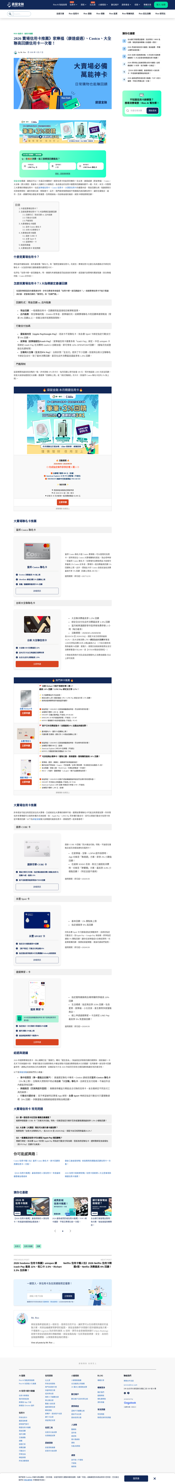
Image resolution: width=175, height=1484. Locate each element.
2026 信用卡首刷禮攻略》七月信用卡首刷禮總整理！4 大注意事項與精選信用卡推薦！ (144, 56)
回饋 (38, 1246)
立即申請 (37, 664)
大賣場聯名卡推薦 (28, 224)
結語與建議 (25, 245)
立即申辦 (63, 502)
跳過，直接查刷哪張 (62, 173)
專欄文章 (147, 5)
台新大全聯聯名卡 (33, 230)
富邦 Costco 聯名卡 (33, 227)
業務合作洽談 (129, 1381)
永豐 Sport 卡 (31, 239)
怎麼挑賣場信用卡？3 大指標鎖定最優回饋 (39, 212)
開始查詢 (152, 111)
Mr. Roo (23, 52)
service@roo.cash (130, 1385)
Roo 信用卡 (18, 34)
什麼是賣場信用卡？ (29, 208)
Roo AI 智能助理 (60, 5)
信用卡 (72, 4)
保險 (136, 5)
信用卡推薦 (28, 34)
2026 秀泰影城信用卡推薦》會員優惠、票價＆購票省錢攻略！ (144, 48)
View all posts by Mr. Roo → (43, 1343)
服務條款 (46, 1302)
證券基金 (125, 5)
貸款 (83, 5)
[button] (70, 1231)
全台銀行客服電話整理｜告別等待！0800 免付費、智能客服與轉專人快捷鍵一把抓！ (144, 40)
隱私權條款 (54, 1302)
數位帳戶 (115, 5)
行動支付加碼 (31, 218)
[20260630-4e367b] (62, 131)
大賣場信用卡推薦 (28, 233)
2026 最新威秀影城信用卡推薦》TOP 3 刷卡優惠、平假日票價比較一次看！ (144, 79)
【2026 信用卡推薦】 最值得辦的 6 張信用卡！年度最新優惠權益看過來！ (143, 71)
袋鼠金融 (36, 819)
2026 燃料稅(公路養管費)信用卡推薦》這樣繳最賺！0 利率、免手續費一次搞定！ (144, 64)
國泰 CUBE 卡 (31, 236)
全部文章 (60, 14)
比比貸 (92, 4)
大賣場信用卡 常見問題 (30, 248)
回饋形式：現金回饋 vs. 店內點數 (39, 215)
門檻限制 (29, 221)
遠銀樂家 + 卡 (31, 242)
